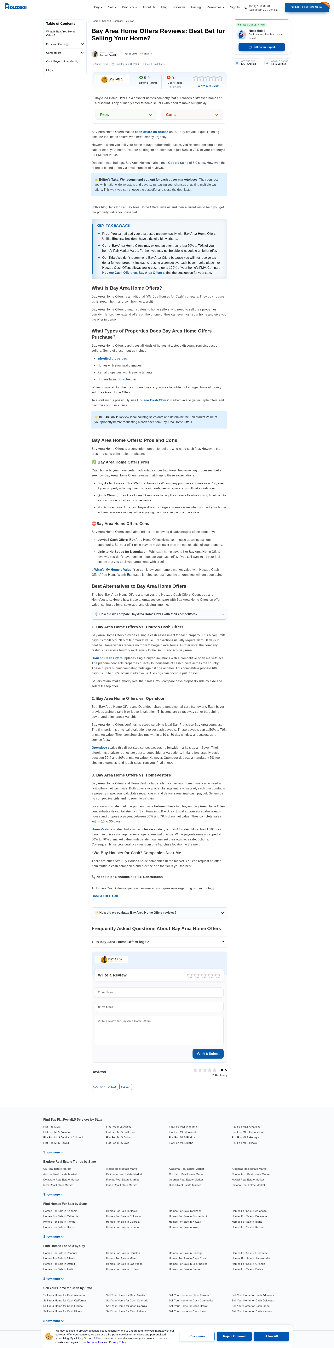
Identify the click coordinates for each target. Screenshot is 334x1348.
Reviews (179, 7)
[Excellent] (220, 78)
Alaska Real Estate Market (122, 1168)
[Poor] (202, 78)
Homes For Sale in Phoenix (60, 1252)
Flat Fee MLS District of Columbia (63, 1137)
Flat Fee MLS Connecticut (248, 1132)
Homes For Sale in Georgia (123, 1221)
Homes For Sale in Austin (58, 1269)
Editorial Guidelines (153, 64)
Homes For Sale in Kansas (248, 1227)
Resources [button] (214, 7)
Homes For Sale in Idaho (247, 1221)
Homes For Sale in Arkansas (249, 1210)
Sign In (235, 7)
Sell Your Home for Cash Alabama (64, 1295)
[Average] (208, 78)
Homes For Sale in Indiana (122, 1227)
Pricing (196, 7)
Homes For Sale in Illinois (58, 1227)
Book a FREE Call (105, 896)
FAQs (49, 70)
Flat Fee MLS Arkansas (246, 1126)
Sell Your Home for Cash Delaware (253, 1300)
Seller (105, 21)
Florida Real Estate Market (122, 1179)
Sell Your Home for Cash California (64, 1300)
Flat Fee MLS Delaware (120, 1137)
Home (95, 21)
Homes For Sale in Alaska (122, 1210)
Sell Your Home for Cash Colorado (127, 1300)
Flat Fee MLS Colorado (183, 1132)
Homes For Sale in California (60, 1216)
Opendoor (99, 747)
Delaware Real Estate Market (61, 1179)
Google (173, 162)
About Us (149, 7)
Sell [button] (111, 7)
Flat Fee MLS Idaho (181, 1142)
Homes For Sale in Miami (121, 1258)
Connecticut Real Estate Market (251, 1174)
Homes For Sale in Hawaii (185, 1221)
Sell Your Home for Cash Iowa (187, 1311)
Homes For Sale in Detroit (59, 1263)
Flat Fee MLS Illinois (244, 1142)
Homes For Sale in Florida (59, 1221)
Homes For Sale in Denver (185, 1269)
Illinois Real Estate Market (185, 1184)
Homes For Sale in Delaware (249, 1216)
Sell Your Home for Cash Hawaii (188, 1305)
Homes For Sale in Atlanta (59, 1258)
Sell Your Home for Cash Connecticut (191, 1300)
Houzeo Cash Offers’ (153, 400)
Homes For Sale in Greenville (250, 1252)
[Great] (214, 78)
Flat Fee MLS (51, 1126)
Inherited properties (112, 358)
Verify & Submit (208, 1053)
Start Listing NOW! (307, 7)
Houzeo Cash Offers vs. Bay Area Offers (132, 272)
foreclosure (127, 379)
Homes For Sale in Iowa (183, 1227)
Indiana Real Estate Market (248, 1184)
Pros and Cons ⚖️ (57, 44)
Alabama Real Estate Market (186, 1168)
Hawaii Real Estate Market (248, 1179)
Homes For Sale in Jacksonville (251, 1258)
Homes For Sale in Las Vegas (124, 1263)
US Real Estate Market (57, 1168)
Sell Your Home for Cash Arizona (189, 1295)
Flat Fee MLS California (120, 1132)
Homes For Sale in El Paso (122, 1269)
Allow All (271, 1336)
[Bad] (196, 78)
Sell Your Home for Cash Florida (63, 1305)
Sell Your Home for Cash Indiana (126, 1311)
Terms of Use (95, 1342)
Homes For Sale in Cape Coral (187, 1258)
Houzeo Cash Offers (107, 658)
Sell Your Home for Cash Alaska (125, 1295)
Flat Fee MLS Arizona (56, 1132)
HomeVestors (102, 829)
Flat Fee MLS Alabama (183, 1126)
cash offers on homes (151, 132)
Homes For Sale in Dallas (247, 1269)
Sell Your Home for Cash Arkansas (253, 1295)
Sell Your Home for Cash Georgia (126, 1305)
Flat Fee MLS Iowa (117, 1142)
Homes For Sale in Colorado (123, 1216)
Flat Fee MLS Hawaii (56, 1142)
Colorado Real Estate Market (186, 1174)
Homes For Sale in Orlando (248, 1263)
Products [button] (128, 7)
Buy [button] (97, 7)
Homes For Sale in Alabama (60, 1210)
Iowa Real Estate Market (58, 1184)
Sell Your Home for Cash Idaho (251, 1305)
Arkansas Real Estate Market (249, 1168)
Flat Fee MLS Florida (182, 1137)
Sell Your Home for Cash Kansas (252, 1311)
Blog (164, 7)
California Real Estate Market (124, 1174)
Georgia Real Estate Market (186, 1179)
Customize (197, 1336)
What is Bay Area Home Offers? (61, 33)
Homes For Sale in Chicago (186, 1252)
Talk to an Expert (264, 46)
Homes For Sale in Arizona (185, 1210)
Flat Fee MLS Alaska (118, 1126)
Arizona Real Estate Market (60, 1174)
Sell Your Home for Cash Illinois (62, 1311)
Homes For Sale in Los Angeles (188, 1263)
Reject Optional (234, 1336)
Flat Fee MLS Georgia (245, 1137)
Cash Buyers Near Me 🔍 (62, 61)
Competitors (53, 52)
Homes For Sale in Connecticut (188, 1216)
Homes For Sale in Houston (123, 1252)
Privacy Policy (117, 1342)
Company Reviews (123, 21)
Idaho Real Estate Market (121, 1184)
